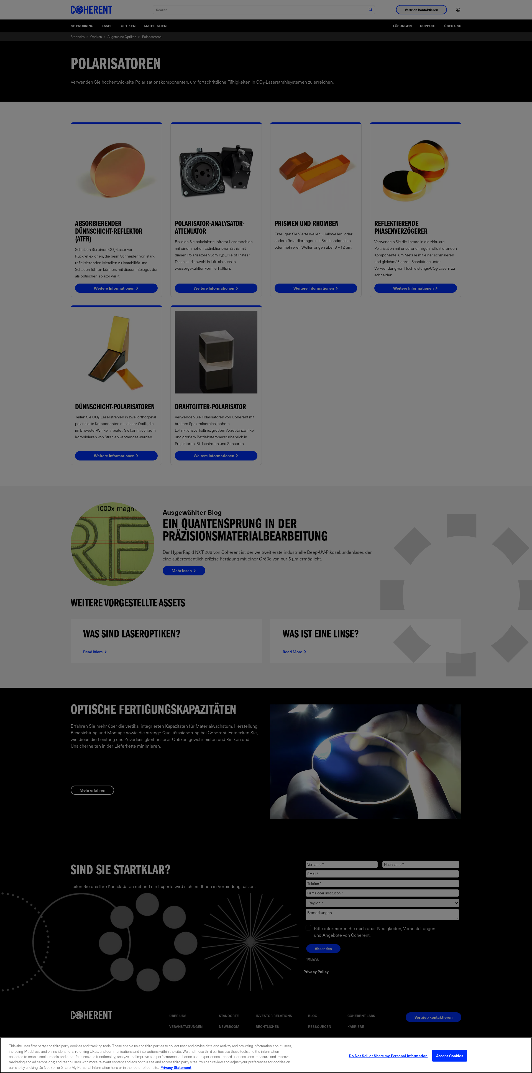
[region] (266, 1055)
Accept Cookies (449, 1055)
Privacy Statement (175, 1067)
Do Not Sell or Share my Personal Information (388, 1055)
